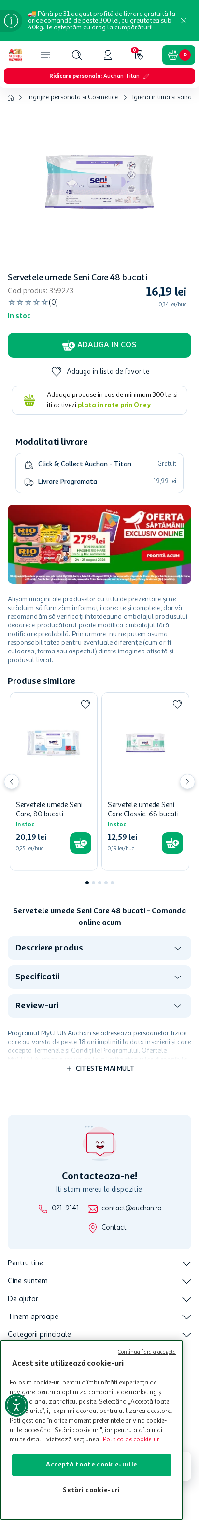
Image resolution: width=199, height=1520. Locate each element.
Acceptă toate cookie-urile (91, 1465)
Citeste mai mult (105, 1068)
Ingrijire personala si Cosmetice (73, 97)
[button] (77, 55)
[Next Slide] (187, 781)
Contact (113, 1228)
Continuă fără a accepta (147, 1352)
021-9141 (65, 1208)
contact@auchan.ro (131, 1208)
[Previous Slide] (11, 781)
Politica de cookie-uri (132, 1440)
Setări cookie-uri (91, 1490)
